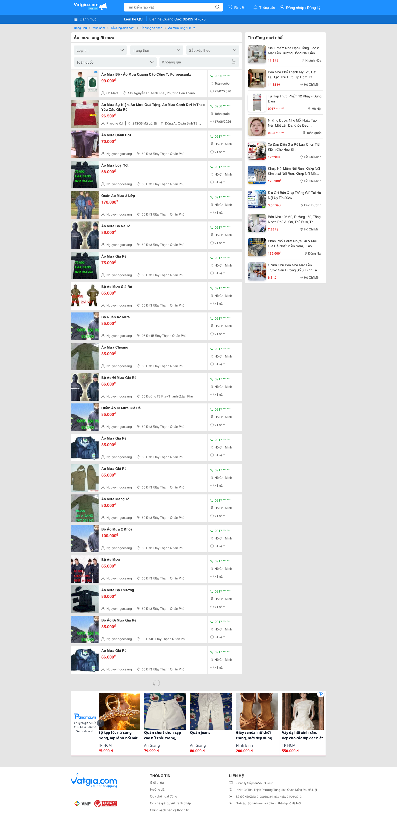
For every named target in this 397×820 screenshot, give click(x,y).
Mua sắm (99, 28)
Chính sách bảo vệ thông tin (170, 810)
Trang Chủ (80, 28)
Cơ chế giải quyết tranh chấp (170, 803)
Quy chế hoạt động (163, 796)
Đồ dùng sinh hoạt (122, 28)
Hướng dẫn (158, 789)
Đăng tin (240, 7)
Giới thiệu (157, 782)
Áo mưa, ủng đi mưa (181, 28)
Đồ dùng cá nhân (151, 28)
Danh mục (87, 18)
